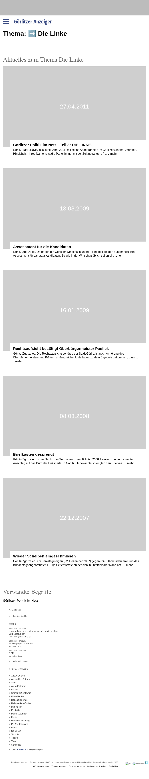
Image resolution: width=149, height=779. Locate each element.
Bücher (14, 689)
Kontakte (15, 710)
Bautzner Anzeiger (77, 766)
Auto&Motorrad (18, 686)
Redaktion (15, 762)
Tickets (14, 738)
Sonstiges (16, 745)
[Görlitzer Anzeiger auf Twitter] (146, 763)
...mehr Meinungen (19, 661)
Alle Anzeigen (18, 676)
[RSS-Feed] (129, 763)
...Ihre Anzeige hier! (19, 616)
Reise (14, 727)
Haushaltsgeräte (19, 700)
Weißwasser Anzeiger (96, 766)
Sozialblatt (113, 766)
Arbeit (14, 683)
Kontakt (41, 762)
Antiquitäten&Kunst (20, 679)
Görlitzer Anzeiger (41, 766)
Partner (33, 762)
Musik (14, 717)
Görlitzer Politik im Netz (20, 600)
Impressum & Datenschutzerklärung (68, 762)
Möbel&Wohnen (19, 714)
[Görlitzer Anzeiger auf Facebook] (139, 763)
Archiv (88, 762)
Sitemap (96, 762)
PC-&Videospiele (19, 724)
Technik (15, 734)
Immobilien (16, 707)
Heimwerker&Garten (21, 703)
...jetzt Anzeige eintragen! (27, 749)
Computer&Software (21, 693)
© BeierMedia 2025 (109, 762)
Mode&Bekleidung (20, 721)
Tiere (13, 741)
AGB (48, 762)
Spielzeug (16, 731)
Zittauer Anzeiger (58, 766)
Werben (24, 762)
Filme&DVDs (17, 696)
